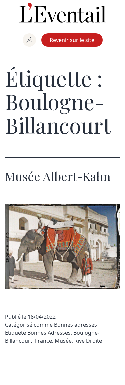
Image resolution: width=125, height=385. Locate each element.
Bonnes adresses (75, 324)
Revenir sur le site (72, 40)
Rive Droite (88, 340)
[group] (29, 40)
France (43, 340)
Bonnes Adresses (49, 332)
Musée (63, 340)
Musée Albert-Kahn (58, 176)
